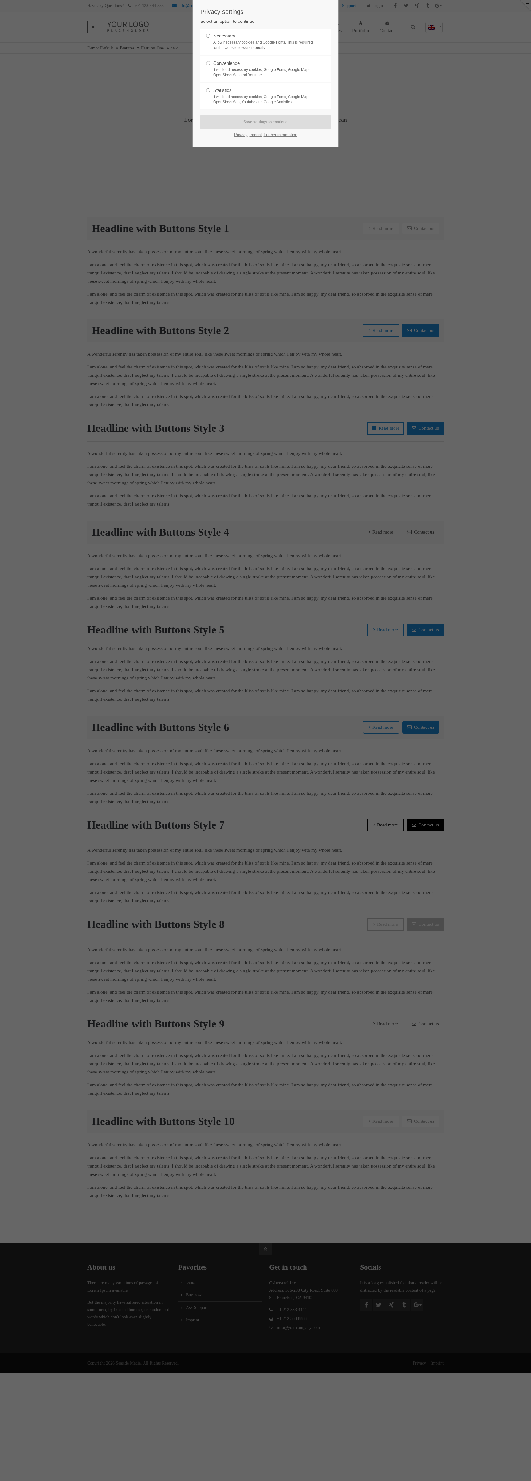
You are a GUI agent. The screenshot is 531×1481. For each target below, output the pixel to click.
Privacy (241, 134)
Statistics (262, 96)
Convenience (262, 69)
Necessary (263, 41)
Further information (280, 134)
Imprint (256, 134)
